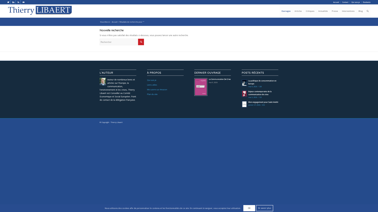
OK (249, 208)
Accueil (336, 2)
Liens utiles (152, 84)
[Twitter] (8, 2)
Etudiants (366, 2)
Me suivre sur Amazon (157, 89)
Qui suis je (355, 2)
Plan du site (152, 94)
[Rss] (18, 2)
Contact (345, 2)
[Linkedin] (13, 2)
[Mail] (23, 2)
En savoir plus (264, 208)
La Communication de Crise (220, 79)
